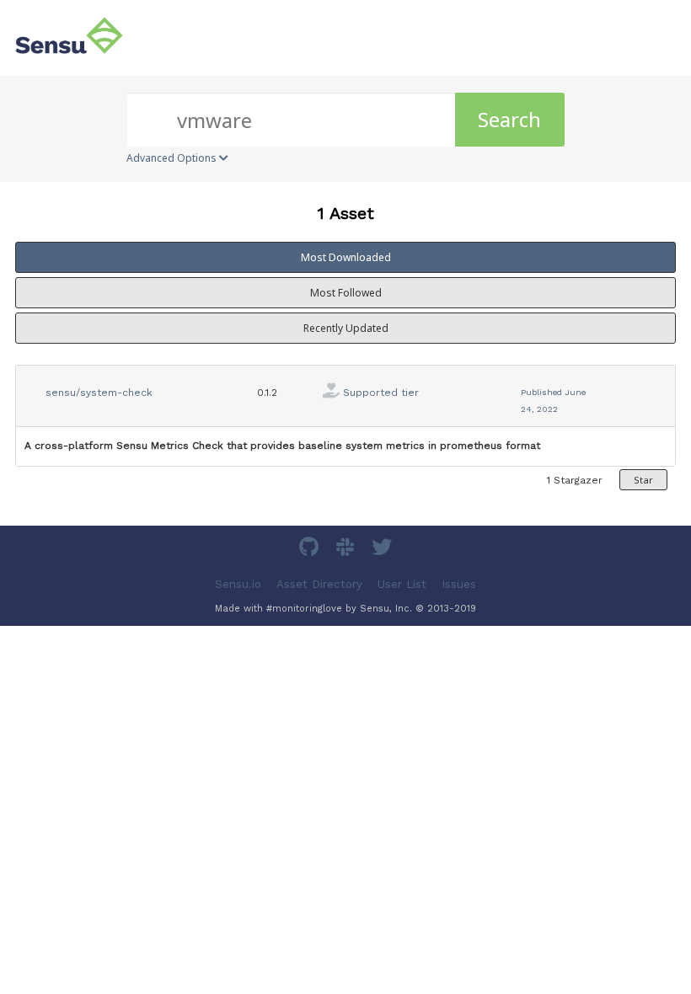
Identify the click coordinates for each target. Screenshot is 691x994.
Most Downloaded (346, 257)
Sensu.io (238, 583)
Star (643, 479)
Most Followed (346, 293)
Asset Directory (319, 583)
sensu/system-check (99, 392)
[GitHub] (310, 549)
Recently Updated (345, 328)
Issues (459, 583)
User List (402, 583)
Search (509, 119)
